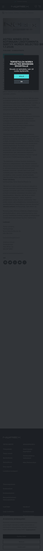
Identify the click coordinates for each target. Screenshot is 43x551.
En (21, 81)
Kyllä (21, 76)
